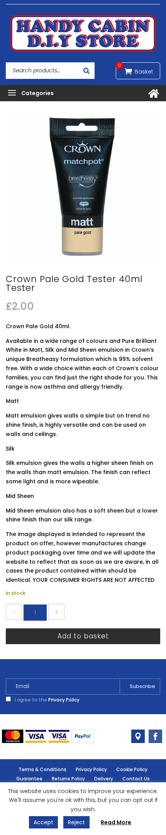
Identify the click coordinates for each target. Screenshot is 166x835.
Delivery (103, 778)
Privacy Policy (64, 699)
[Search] (86, 70)
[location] (138, 736)
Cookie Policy (131, 769)
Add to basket (83, 636)
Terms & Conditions (42, 769)
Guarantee (29, 778)
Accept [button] (43, 822)
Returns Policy (68, 778)
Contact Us (136, 778)
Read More (116, 822)
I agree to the (47, 699)
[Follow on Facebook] (155, 736)
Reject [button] (76, 822)
